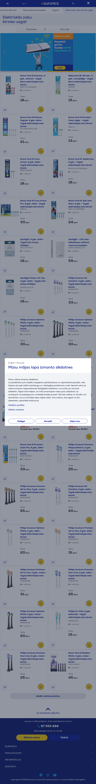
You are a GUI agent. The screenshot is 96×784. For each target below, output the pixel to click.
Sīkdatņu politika (16, 405)
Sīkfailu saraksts (16, 409)
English (11, 362)
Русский (20, 362)
